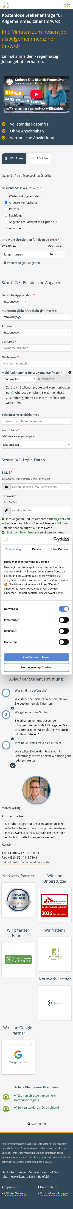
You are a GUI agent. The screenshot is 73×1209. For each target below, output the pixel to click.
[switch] (64, 620)
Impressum (11, 1187)
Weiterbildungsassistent (24, 196)
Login (66, 4)
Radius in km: (55, 245)
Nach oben (38, 1124)
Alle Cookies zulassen (36, 657)
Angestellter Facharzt (22, 203)
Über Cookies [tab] (59, 549)
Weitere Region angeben (23, 263)
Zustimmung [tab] (13, 549)
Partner (13, 209)
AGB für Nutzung (15, 1193)
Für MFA (42, 158)
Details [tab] (36, 549)
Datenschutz (48, 1187)
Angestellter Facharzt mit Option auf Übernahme (31, 225)
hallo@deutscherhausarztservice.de (26, 862)
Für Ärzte (16, 158)
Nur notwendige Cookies (36, 667)
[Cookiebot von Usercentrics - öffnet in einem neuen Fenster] (53, 539)
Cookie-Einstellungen (54, 1193)
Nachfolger (16, 215)
